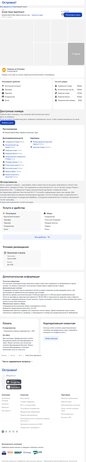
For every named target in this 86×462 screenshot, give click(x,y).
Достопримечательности (13, 138)
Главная (4, 355)
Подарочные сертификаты (30, 427)
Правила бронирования (28, 415)
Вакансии (5, 407)
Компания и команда (6, 399)
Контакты (5, 404)
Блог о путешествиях (28, 405)
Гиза (20, 355)
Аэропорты (34, 138)
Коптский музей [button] (11, 168)
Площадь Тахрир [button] (11, 162)
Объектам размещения (69, 398)
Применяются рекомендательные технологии (60, 461)
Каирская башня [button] (11, 153)
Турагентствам (66, 402)
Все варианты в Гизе (8, 7)
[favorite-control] (62, 14)
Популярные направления (29, 408)
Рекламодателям (67, 414)
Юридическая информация (30, 412)
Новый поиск (21, 7)
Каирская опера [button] (11, 150)
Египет (12, 355)
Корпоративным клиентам (70, 405)
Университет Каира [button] (12, 142)
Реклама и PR (66, 417)
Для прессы (6, 411)
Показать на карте (37, 15)
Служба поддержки (27, 402)
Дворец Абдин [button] (10, 171)
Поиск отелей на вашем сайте (69, 409)
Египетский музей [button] (12, 165)
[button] (16, 42)
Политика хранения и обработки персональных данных (22, 461)
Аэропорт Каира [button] (39, 147)
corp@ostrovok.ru (59, 332)
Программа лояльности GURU (31, 424)
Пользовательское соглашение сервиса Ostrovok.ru (34, 420)
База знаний (24, 398)
